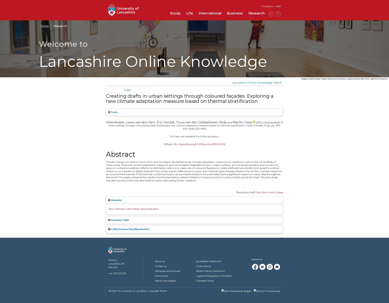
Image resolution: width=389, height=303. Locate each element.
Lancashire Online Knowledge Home (257, 82)
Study (175, 13)
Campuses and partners (167, 271)
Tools (113, 112)
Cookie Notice (203, 266)
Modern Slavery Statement (210, 271)
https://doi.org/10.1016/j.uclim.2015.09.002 (202, 144)
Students (268, 6)
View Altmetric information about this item (133, 208)
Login (127, 89)
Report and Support (165, 280)
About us (160, 261)
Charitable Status (205, 280)
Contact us (161, 266)
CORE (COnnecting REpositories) (129, 229)
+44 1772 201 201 (117, 273)
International (210, 13)
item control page (272, 192)
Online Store (161, 276)
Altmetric (116, 200)
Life (189, 13)
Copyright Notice (158, 291)
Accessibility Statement (208, 261)
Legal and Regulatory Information (214, 276)
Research (256, 13)
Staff (278, 6)
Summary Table (119, 220)
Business (235, 13)
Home (44, 26)
